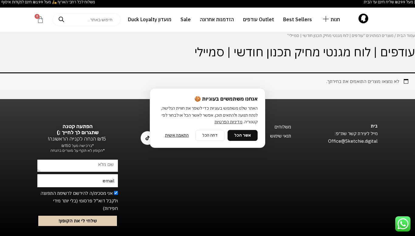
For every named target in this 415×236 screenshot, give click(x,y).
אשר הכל (242, 135)
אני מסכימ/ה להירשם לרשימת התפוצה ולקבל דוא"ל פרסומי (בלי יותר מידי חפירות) (79, 200)
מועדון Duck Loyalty (149, 19)
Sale (185, 19)
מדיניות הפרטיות (228, 122)
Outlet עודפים (258, 19)
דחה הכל (210, 135)
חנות (335, 19)
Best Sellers (297, 19)
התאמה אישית (177, 135)
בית (374, 126)
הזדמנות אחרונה (217, 19)
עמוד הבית (406, 35)
